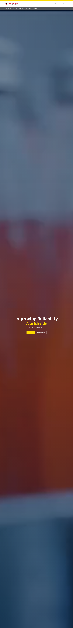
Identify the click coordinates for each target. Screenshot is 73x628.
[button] (2, 625)
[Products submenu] (16, 8)
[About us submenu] (22, 8)
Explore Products (41, 332)
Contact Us (30, 332)
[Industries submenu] (10, 8)
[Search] (46, 4)
